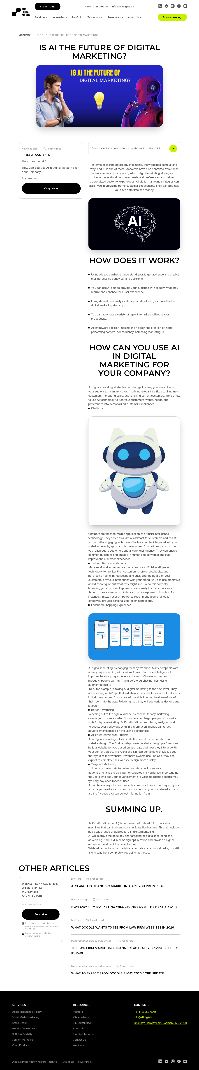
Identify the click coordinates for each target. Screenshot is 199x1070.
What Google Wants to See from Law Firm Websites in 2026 (122, 927)
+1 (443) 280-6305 (96, 6)
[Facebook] (179, 6)
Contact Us (79, 1039)
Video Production (22, 1045)
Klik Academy (81, 1017)
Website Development (24, 1028)
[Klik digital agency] (21, 12)
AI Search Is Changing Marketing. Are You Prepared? (117, 886)
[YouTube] (185, 6)
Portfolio (77, 17)
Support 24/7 (47, 6)
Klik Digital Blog (81, 1022)
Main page (25, 35)
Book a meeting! (172, 17)
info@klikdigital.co (123, 6)
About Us (133, 17)
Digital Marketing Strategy (27, 1011)
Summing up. (30, 178)
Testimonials (95, 17)
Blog (40, 35)
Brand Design (20, 1022)
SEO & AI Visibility (22, 1034)
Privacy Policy (85, 1062)
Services (40, 17)
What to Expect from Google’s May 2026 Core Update (117, 973)
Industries (59, 17)
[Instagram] (173, 6)
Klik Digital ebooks (83, 1034)
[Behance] (160, 6)
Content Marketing (22, 1039)
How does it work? (34, 161)
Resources (114, 17)
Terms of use (67, 1062)
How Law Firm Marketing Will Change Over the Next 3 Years (124, 907)
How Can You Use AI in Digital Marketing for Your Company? (50, 170)
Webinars (78, 1045)
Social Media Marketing (25, 1017)
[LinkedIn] (166, 6)
